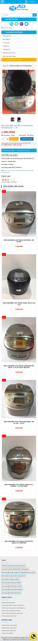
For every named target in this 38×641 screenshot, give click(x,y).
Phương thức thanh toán (9, 616)
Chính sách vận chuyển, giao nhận (12, 613)
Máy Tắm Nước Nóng (9, 56)
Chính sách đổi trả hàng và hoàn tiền (13, 605)
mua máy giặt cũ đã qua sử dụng (11, 586)
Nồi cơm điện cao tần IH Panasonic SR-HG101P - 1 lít (17, 126)
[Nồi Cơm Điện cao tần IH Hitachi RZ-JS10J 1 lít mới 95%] (19, 518)
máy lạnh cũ (5, 565)
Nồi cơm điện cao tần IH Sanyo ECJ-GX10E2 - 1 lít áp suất (19, 485)
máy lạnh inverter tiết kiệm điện (11, 569)
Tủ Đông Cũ (6, 49)
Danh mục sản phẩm (14, 32)
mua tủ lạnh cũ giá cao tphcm (10, 579)
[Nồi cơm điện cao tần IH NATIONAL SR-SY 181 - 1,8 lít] (19, 399)
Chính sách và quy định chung (11, 610)
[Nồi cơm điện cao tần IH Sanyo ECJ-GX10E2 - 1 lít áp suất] (19, 458)
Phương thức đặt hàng (8, 630)
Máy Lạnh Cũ (7, 36)
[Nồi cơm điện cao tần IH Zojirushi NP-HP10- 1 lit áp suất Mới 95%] (19, 340)
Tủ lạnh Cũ (6, 42)
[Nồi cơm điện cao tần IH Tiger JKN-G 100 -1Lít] (19, 277)
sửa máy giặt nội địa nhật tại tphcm (12, 589)
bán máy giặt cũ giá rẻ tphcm (10, 572)
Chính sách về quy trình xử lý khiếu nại (13, 608)
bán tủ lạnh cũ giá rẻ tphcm (10, 576)
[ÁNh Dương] (19, 8)
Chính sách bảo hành (8, 602)
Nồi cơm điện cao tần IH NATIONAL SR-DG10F (19, 241)
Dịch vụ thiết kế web (13, 639)
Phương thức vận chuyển (9, 625)
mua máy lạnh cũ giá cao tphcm (11, 582)
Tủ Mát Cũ (6, 46)
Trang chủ (6, 66)
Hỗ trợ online (12, 19)
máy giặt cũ (25, 569)
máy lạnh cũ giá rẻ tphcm (17, 565)
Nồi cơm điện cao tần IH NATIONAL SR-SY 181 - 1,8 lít (19, 422)
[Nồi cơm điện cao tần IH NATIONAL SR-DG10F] (19, 214)
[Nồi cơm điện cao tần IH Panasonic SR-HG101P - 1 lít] (19, 92)
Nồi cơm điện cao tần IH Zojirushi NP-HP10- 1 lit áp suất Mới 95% (19, 366)
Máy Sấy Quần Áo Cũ (9, 53)
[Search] (34, 15)
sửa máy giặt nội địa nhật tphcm (11, 593)
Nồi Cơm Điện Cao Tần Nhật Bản (12, 59)
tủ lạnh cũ (22, 576)
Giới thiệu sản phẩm (9, 150)
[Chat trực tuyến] (6, 27)
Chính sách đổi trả (7, 633)
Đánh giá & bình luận (24, 150)
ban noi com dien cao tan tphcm (14, 170)
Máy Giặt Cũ (6, 39)
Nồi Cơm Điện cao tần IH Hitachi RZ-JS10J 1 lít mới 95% (19, 542)
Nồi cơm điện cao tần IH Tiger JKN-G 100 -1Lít (19, 303)
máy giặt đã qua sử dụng (27, 572)
